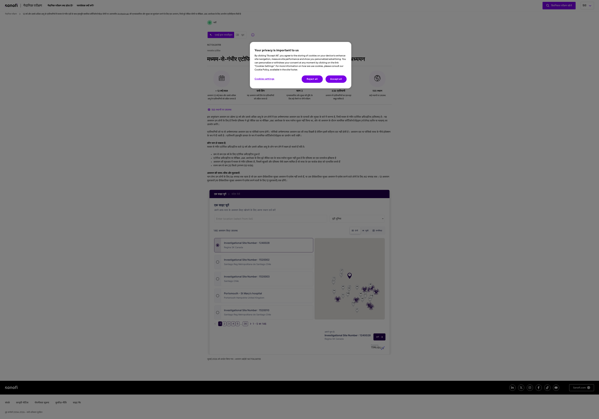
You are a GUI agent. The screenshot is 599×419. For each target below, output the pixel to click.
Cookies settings (264, 79)
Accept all (336, 79)
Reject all (312, 79)
